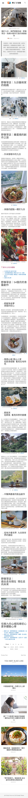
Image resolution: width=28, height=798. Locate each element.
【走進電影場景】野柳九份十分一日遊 (14, 272)
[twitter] (13, 644)
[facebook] (10, 644)
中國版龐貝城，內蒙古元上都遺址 (14, 687)
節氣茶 (12, 647)
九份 (8, 647)
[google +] (15, 644)
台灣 (13, 28)
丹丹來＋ (11, 38)
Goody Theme (20, 795)
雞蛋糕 (16, 649)
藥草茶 (16, 647)
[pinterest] (21, 644)
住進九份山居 (7, 277)
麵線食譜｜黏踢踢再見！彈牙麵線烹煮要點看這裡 (14, 749)
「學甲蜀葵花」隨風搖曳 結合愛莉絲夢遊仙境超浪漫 (14, 779)
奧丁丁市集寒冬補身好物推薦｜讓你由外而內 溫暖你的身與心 (14, 718)
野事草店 (23, 78)
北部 (18, 28)
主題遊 (10, 28)
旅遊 (15, 28)
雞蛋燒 (11, 649)
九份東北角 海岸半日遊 (10, 271)
